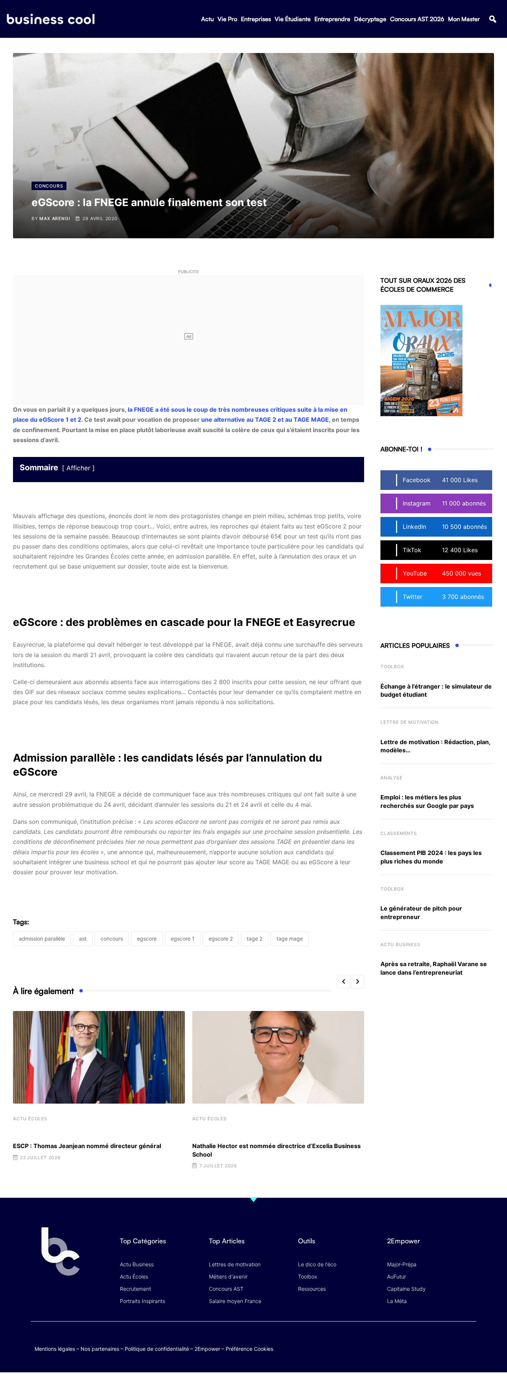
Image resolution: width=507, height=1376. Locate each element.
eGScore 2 (221, 938)
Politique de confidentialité (157, 1349)
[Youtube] (440, 1341)
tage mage (290, 938)
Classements (398, 833)
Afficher (78, 468)
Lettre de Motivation (409, 722)
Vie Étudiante (293, 19)
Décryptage (370, 19)
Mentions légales (55, 1349)
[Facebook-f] (425, 1341)
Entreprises (256, 19)
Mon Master (464, 19)
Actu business (400, 944)
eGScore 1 (182, 938)
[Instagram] (469, 1341)
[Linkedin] (469, 1346)
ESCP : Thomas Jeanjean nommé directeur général (87, 1146)
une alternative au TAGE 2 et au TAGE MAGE (265, 419)
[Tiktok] (454, 1341)
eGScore (147, 938)
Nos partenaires (100, 1349)
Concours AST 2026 (417, 19)
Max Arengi (54, 218)
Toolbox (392, 666)
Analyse (391, 777)
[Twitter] (411, 1341)
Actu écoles (30, 1118)
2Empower (207, 1349)
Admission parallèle (42, 938)
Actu (207, 19)
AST (82, 938)
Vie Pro (227, 19)
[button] (493, 19)
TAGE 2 (254, 938)
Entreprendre (332, 19)
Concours (112, 938)
